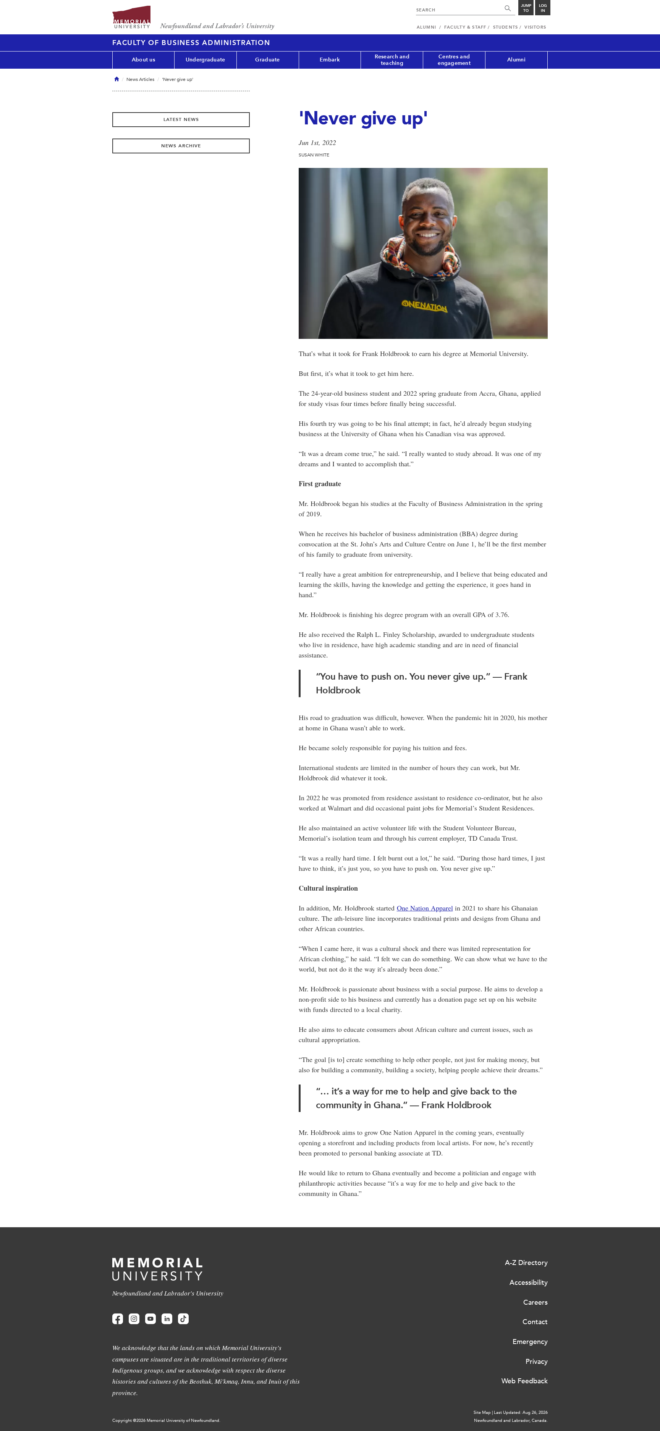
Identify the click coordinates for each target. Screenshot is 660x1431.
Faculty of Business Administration (191, 43)
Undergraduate (205, 59)
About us (143, 59)
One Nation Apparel (425, 907)
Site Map (482, 1412)
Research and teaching (392, 59)
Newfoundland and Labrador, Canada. (511, 1420)
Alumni (516, 59)
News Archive (181, 145)
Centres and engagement (454, 59)
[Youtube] (150, 1319)
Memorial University (193, 18)
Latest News (181, 119)
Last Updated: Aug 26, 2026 (521, 1412)
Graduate (267, 59)
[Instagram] (134, 1319)
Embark (330, 59)
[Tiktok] (183, 1319)
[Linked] (167, 1319)
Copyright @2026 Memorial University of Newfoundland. (166, 1420)
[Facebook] (117, 1319)
